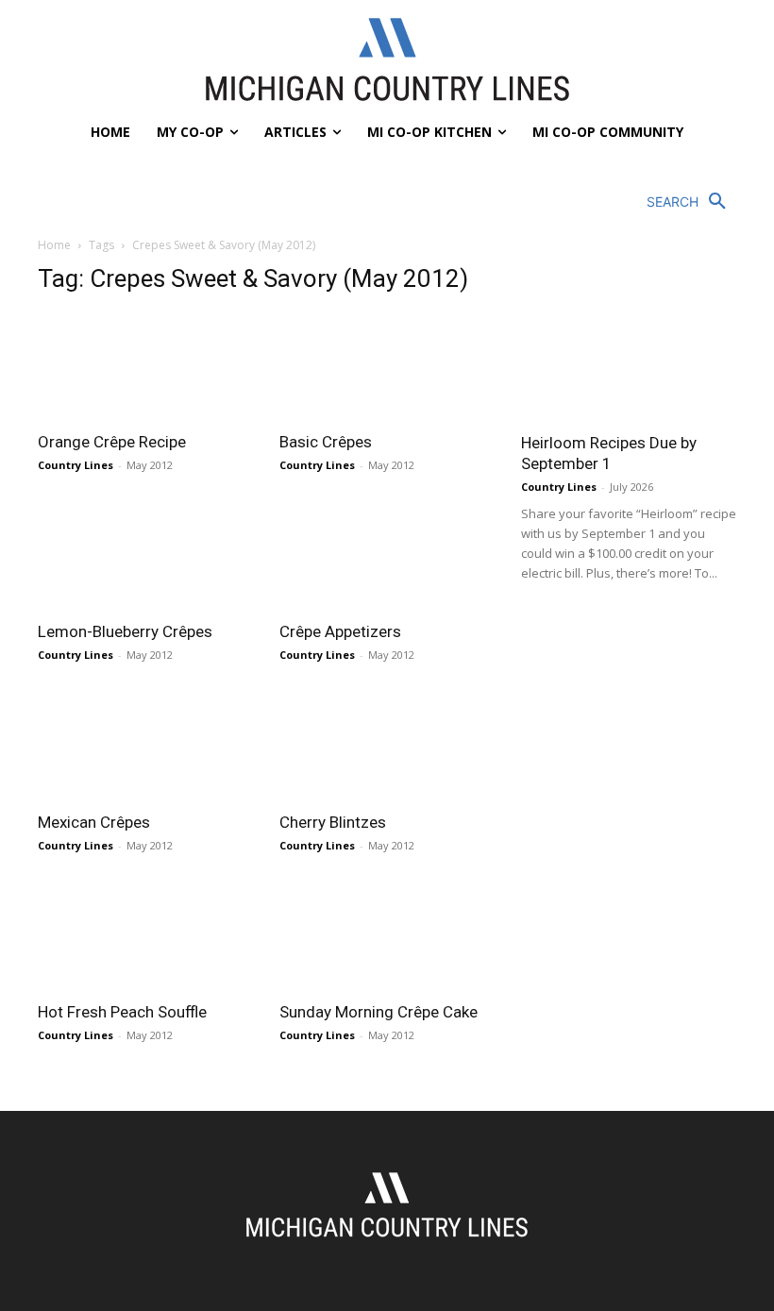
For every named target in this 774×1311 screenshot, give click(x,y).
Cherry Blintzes (332, 822)
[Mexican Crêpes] (145, 746)
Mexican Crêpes (94, 822)
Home (54, 245)
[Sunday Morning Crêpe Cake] (387, 936)
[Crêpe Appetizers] (387, 556)
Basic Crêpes (325, 441)
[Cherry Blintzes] (387, 746)
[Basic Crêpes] (387, 365)
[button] (691, 202)
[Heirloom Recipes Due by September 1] (628, 342)
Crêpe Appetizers (340, 631)
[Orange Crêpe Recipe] (145, 365)
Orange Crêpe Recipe (112, 441)
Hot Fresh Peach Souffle (122, 1011)
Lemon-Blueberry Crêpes (125, 631)
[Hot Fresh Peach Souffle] (145, 936)
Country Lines (75, 465)
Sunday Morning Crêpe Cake (378, 1011)
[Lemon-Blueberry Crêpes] (145, 556)
